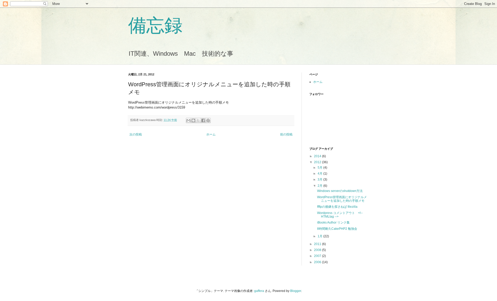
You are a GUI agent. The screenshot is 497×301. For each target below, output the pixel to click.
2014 (318, 156)
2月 (320, 186)
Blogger (295, 291)
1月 (320, 236)
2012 (318, 162)
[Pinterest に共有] (208, 120)
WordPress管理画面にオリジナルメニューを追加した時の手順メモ (342, 199)
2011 (318, 244)
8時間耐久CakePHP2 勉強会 (337, 229)
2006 (318, 262)
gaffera (259, 291)
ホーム (211, 134)
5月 (320, 167)
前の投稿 (286, 134)
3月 (320, 179)
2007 (318, 256)
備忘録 (155, 25)
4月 (320, 173)
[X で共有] (198, 120)
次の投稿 (135, 134)
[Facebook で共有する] (203, 120)
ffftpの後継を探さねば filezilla (337, 207)
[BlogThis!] (193, 120)
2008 (318, 250)
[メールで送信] (188, 120)
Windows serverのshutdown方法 (340, 191)
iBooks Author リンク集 (333, 222)
